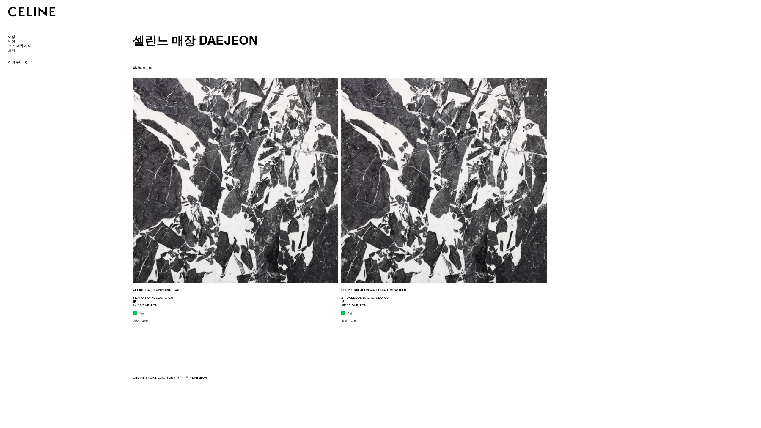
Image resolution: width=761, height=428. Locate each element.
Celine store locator (153, 377)
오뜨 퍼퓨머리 (19, 45)
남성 (11, 41)
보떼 (11, 50)
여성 (11, 36)
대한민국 (183, 377)
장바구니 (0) (18, 62)
